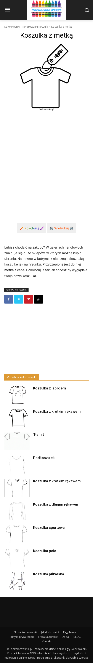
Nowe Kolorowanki (25, 632)
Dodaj (65, 637)
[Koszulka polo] (17, 558)
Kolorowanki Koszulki (35, 26)
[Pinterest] (28, 299)
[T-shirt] (17, 441)
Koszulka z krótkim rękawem (57, 411)
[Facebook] (8, 299)
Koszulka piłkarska (48, 574)
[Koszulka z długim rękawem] (17, 511)
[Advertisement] (46, 164)
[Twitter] (18, 299)
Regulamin (69, 632)
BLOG (77, 637)
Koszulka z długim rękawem (56, 504)
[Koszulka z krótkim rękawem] (17, 418)
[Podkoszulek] (17, 465)
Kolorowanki (12, 26)
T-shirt (38, 434)
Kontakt (46, 641)
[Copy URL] (38, 299)
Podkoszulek (44, 458)
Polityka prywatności (21, 637)
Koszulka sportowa (49, 527)
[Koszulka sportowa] (17, 534)
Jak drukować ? (50, 632)
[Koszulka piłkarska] (17, 581)
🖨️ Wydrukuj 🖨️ (61, 228)
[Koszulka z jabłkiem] (17, 395)
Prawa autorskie (48, 637)
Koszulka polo (44, 551)
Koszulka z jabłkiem (49, 388)
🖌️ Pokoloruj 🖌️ (31, 228)
